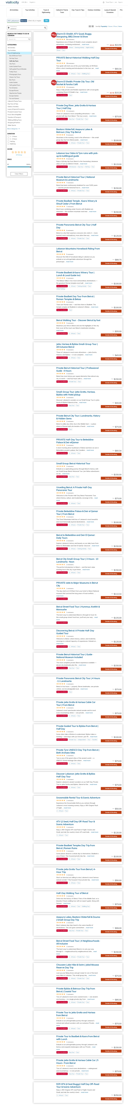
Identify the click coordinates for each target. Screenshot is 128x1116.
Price (115, 26)
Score (110, 26)
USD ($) (24, 2)
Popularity (104, 26)
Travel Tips (109, 2)
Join (116, 2)
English (32, 2)
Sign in (120, 2)
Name (120, 26)
